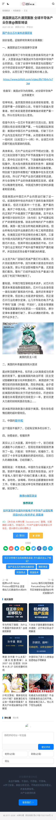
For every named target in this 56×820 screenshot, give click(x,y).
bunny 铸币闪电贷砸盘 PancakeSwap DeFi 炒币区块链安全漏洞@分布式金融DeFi (42, 588)
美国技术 (34, 572)
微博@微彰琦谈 (28, 495)
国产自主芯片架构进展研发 (17, 32)
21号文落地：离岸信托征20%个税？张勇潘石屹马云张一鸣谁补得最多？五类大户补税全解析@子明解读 (14, 702)
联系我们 (28, 802)
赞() (20, 535)
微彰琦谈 (43, 566)
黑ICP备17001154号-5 (43, 815)
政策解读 (6, 11)
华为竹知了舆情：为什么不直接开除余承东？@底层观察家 (14, 628)
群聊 (36, 535)
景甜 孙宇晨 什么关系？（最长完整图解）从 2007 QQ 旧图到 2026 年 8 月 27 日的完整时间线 (14, 663)
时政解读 (17, 11)
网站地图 (29, 815)
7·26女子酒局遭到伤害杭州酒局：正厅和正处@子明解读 (41, 628)
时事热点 (21, 572)
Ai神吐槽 (28, 4)
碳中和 (19, 420)
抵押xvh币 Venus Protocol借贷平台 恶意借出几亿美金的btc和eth (14, 586)
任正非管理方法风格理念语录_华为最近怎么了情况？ (27, 559)
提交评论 (46, 747)
